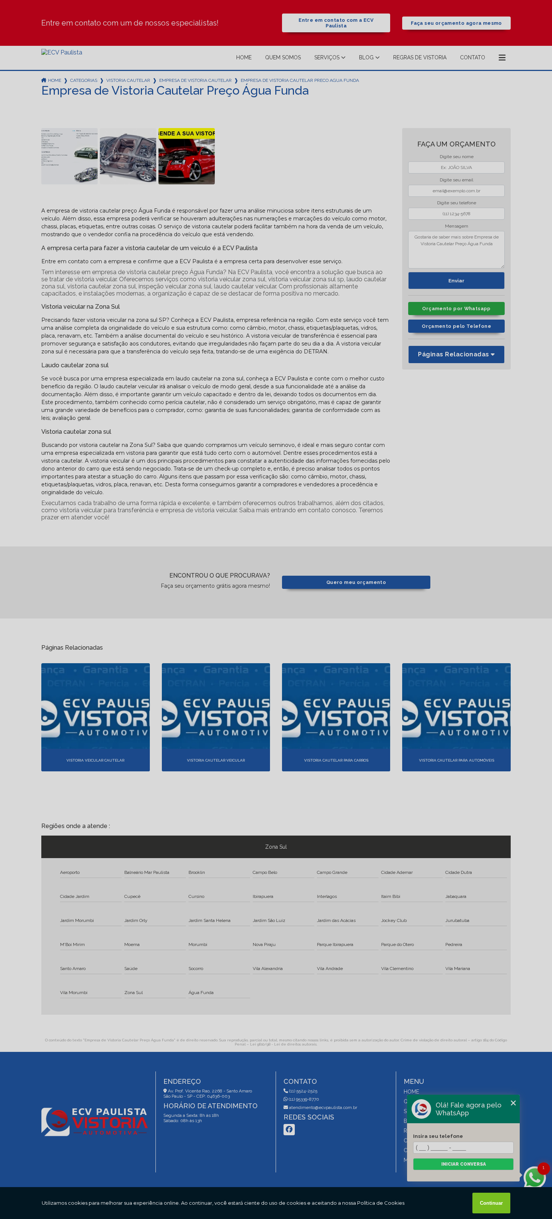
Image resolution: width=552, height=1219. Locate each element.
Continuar (491, 1203)
